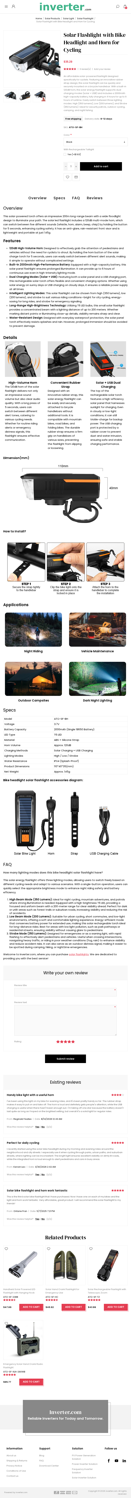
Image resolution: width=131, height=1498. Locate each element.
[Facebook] (108, 1460)
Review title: (20, 985)
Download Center (49, 1465)
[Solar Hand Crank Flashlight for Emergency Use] (65, 1265)
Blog (41, 1455)
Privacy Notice (14, 1465)
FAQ (76, 198)
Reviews (95, 198)
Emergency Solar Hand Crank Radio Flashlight (23, 1365)
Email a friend (76, 177)
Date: (38, 1119)
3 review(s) (85, 69)
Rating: (18, 1041)
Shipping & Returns (16, 1460)
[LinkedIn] (124, 1460)
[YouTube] (116, 1460)
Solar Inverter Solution (84, 1477)
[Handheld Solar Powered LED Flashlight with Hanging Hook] (23, 1265)
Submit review (65, 1058)
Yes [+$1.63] (74, 154)
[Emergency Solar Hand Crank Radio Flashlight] (23, 1340)
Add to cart (101, 166)
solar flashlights (79, 954)
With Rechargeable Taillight (79, 149)
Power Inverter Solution (85, 1464)
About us (11, 1455)
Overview (37, 198)
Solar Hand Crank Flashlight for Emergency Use (62, 1291)
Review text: (20, 1002)
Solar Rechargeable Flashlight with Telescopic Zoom (107, 1291)
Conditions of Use (16, 1470)
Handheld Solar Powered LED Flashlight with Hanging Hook (19, 1291)
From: (10, 1119)
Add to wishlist (67, 177)
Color (67, 135)
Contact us (12, 1476)
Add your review (102, 69)
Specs (59, 198)
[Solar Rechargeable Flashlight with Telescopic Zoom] (107, 1265)
